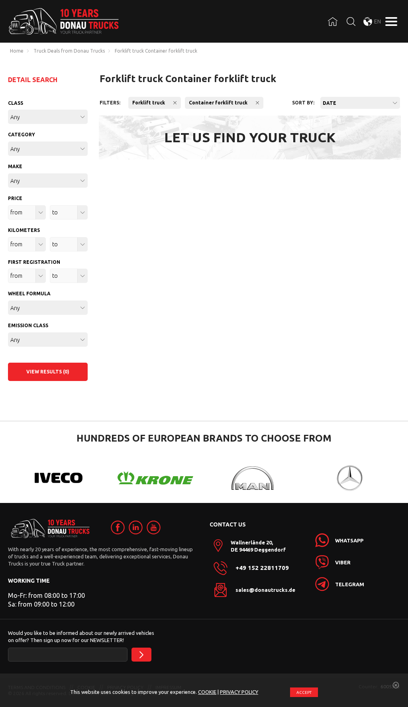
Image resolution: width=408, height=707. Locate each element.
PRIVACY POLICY (239, 692)
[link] (118, 527)
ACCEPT (304, 692)
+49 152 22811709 (262, 568)
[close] (396, 685)
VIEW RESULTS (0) (47, 371)
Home (17, 51)
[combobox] (360, 103)
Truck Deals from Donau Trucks (69, 51)
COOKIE (207, 692)
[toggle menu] (391, 21)
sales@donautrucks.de (265, 590)
